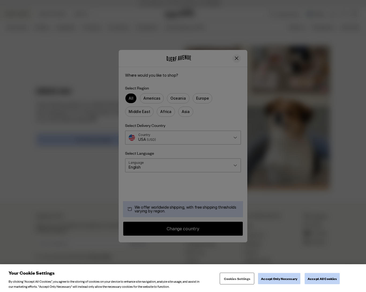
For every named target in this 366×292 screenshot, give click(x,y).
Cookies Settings (237, 278)
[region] (183, 278)
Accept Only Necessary (279, 278)
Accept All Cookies (322, 278)
